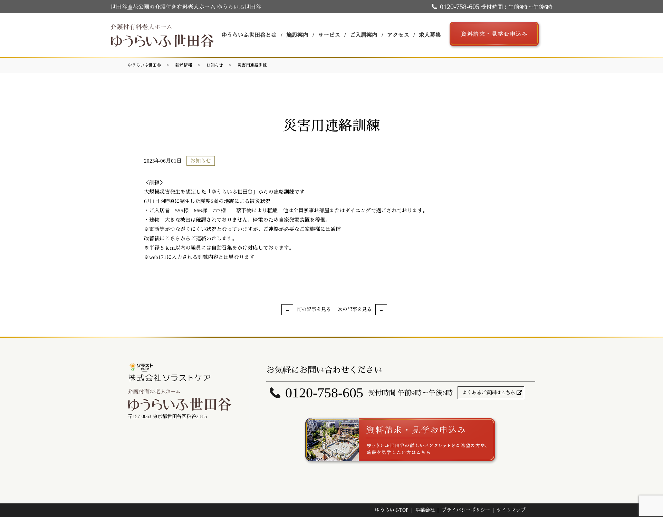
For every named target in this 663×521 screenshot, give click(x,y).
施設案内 (297, 35)
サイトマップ (511, 510)
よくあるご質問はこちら (488, 392)
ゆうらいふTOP (392, 510)
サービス (329, 35)
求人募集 (430, 35)
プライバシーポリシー (466, 510)
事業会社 (425, 510)
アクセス (398, 35)
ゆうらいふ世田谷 (144, 65)
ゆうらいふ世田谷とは (249, 35)
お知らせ (214, 65)
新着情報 (183, 65)
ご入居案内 (363, 35)
